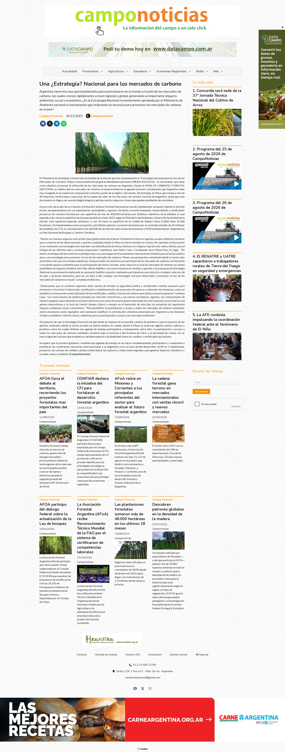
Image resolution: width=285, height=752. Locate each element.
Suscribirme (117, 181)
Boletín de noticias (120, 157)
